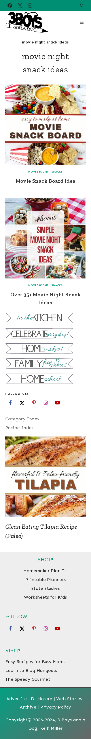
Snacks (57, 171)
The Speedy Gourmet (27, 679)
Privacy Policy (55, 707)
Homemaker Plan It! (45, 570)
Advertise (16, 698)
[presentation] (45, 125)
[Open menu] (82, 22)
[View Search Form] (82, 5)
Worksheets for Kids (45, 597)
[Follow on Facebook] (10, 403)
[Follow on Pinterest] (34, 403)
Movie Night (38, 171)
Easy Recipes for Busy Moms (35, 661)
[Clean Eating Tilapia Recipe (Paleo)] (45, 476)
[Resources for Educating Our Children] (45, 379)
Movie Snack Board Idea (46, 181)
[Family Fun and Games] (45, 364)
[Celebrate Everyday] (45, 333)
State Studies (45, 588)
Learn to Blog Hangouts (31, 670)
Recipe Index (19, 427)
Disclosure (41, 698)
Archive (28, 707)
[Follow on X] (22, 403)
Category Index (22, 418)
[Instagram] (30, 5)
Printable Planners (45, 579)
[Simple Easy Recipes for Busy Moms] (45, 318)
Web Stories (69, 698)
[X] (19, 5)
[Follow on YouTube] (57, 403)
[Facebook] (9, 5)
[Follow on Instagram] (46, 403)
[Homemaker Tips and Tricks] (45, 349)
